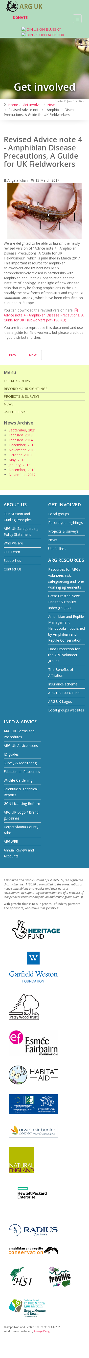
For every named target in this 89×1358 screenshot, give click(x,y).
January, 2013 (19, 464)
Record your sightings (25, 388)
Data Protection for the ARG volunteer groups (64, 655)
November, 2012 (22, 474)
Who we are (13, 543)
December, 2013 (22, 445)
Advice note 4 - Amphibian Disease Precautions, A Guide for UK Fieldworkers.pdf (44, 315)
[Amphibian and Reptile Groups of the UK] (24, 6)
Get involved (33, 104)
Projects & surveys (22, 396)
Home (13, 104)
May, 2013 (17, 459)
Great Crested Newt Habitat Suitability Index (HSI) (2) (64, 602)
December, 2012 (22, 469)
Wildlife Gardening (18, 780)
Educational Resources (22, 771)
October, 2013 (20, 455)
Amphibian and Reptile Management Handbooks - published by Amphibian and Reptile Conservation (66, 628)
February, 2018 (21, 435)
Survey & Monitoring (20, 763)
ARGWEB (11, 841)
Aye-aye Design (42, 1331)
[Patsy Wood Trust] (24, 1006)
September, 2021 (22, 430)
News (51, 104)
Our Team (12, 551)
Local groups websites (66, 710)
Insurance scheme (62, 684)
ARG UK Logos (60, 701)
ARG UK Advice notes (21, 745)
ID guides (11, 754)
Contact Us (13, 569)
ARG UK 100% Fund (64, 692)
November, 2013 (22, 450)
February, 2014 (21, 440)
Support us (12, 560)
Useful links (15, 411)
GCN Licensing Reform (22, 803)
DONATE (20, 17)
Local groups (17, 381)
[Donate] (7, 19)
